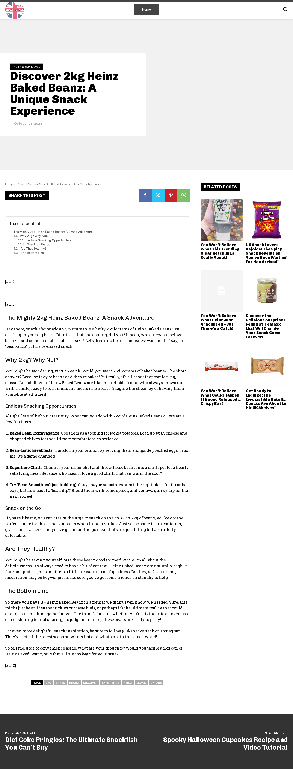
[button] (285, 9)
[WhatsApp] (183, 195)
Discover (90, 682)
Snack (141, 682)
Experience (110, 682)
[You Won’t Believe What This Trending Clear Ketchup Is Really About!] (222, 220)
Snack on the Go (38, 244)
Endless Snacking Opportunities (48, 240)
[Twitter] (158, 195)
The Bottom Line (32, 253)
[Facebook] (145, 195)
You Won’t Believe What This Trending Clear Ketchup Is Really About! (220, 251)
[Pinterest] (171, 195)
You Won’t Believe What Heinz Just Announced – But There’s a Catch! (218, 322)
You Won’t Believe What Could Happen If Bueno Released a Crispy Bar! (221, 397)
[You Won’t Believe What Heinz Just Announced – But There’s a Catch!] (222, 291)
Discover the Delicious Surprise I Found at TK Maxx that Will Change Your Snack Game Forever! (266, 326)
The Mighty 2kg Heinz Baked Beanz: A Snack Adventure (53, 231)
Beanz (74, 682)
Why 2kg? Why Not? (34, 236)
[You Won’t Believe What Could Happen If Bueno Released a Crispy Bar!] (222, 366)
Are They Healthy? (33, 248)
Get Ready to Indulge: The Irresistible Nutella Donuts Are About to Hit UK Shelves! (266, 399)
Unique (156, 682)
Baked (60, 682)
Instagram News (26, 66)
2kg (48, 682)
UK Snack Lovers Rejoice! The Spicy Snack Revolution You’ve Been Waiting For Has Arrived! (266, 253)
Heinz (127, 682)
